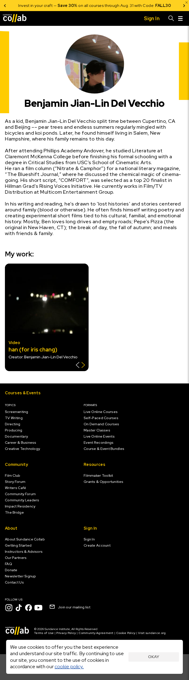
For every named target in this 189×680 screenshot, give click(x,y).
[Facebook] (28, 608)
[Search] (171, 18)
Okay (153, 656)
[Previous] (5, 5)
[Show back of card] (80, 365)
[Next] (184, 5)
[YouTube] (38, 608)
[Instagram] (9, 608)
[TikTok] (19, 608)
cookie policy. (69, 666)
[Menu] (180, 18)
